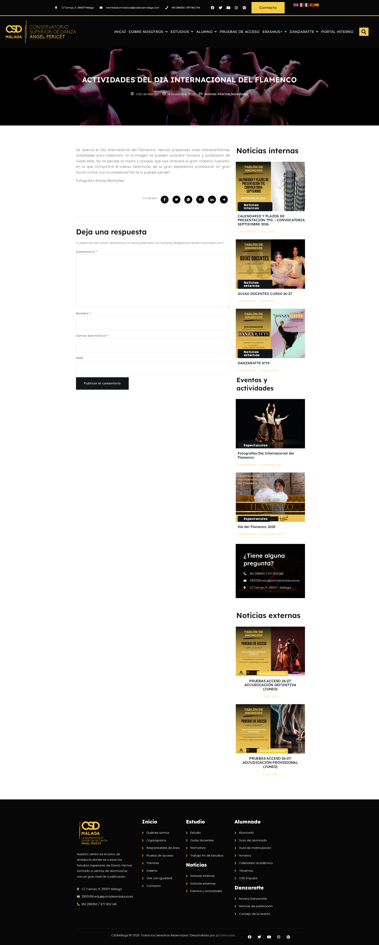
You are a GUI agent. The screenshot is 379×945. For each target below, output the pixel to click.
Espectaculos (256, 445)
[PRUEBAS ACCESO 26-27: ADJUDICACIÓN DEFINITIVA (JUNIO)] (270, 651)
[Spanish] (316, 5)
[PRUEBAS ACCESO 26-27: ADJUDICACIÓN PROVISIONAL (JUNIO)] (270, 729)
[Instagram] (236, 7)
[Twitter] (220, 7)
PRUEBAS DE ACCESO (240, 32)
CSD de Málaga (247, 231)
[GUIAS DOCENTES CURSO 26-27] (270, 264)
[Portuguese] (311, 5)
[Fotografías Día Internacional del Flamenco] (270, 423)
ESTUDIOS (180, 32)
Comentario (86, 251)
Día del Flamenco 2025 (257, 527)
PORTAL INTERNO (337, 32)
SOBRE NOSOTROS (146, 32)
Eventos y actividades (255, 384)
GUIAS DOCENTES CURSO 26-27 (265, 294)
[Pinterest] (244, 7)
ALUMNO (204, 32)
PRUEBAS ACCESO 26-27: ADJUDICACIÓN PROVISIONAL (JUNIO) (270, 762)
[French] (301, 5)
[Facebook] (212, 7)
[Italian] (306, 5)
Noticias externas (252, 284)
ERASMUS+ (273, 32)
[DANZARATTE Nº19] (270, 333)
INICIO (120, 32)
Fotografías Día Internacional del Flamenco (266, 455)
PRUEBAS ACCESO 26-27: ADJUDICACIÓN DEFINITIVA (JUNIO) (270, 685)
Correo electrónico (92, 335)
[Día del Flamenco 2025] (270, 497)
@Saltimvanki (225, 935)
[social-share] (165, 199)
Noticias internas (267, 150)
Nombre (83, 313)
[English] (296, 5)
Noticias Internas (251, 206)
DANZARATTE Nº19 (254, 363)
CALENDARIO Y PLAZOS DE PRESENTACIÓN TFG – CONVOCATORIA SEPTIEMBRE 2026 (271, 220)
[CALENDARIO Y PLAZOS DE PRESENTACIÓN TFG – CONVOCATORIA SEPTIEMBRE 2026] (270, 186)
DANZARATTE (302, 32)
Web (79, 357)
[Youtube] (228, 7)
